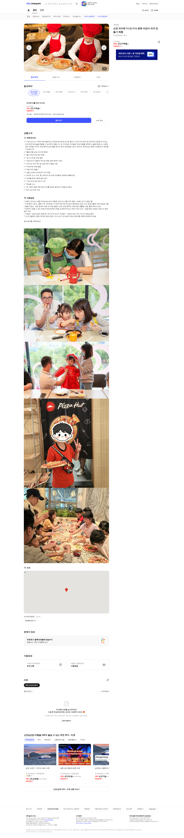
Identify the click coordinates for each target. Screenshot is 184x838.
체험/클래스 (72, 740)
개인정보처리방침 (52, 809)
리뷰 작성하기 (66, 721)
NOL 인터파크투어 (32, 685)
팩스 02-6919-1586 (81, 820)
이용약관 (39, 809)
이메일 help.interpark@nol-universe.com (101, 820)
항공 (28, 16)
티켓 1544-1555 (91, 818)
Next (109, 759)
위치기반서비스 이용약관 (71, 809)
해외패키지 (46, 16)
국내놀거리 (76, 16)
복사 (39, 617)
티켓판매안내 (117, 809)
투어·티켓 (56, 16)
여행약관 (87, 809)
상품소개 (55, 77)
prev (113, 54)
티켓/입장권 (29, 740)
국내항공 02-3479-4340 (99, 821)
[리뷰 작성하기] (107, 680)
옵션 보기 (58, 120)
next (160, 54)
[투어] (35, 10)
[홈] (28, 10)
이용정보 (77, 77)
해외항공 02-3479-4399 (83, 821)
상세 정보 (99, 120)
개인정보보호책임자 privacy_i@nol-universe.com (143, 821)
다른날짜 (104, 86)
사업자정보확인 (48, 820)
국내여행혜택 (102, 16)
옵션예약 (34, 77)
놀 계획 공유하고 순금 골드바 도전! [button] (58, 4)
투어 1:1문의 (79, 823)
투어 (39, 740)
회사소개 (29, 809)
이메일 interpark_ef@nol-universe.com (140, 820)
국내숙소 (66, 16)
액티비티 (47, 740)
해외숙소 (36, 16)
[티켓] (42, 10)
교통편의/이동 (59, 740)
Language (152, 809)
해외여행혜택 (89, 16)
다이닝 (82, 740)
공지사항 (129, 809)
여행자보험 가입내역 (101, 809)
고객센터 (139, 809)
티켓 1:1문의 (87, 823)
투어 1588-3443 (81, 818)
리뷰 (98, 77)
